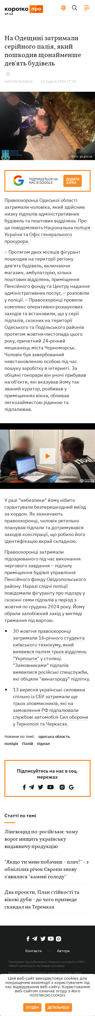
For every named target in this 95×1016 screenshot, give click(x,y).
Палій (27, 743)
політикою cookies (47, 995)
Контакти (33, 950)
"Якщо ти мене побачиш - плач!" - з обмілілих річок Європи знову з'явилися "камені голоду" (46, 870)
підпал (43, 743)
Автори (63, 950)
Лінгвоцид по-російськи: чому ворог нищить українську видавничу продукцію (41, 839)
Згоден (32, 1007)
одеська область (54, 736)
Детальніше (58, 1007)
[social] (24, 787)
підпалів (28, 214)
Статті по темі (20, 816)
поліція (11, 743)
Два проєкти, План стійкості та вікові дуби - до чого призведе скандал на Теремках (41, 900)
